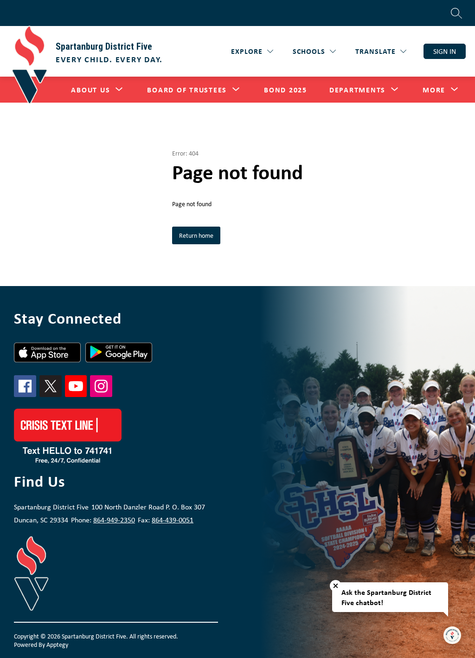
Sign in (444, 51)
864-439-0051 (172, 520)
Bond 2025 (285, 90)
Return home (196, 235)
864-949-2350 (114, 520)
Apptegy (57, 644)
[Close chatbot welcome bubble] (335, 586)
